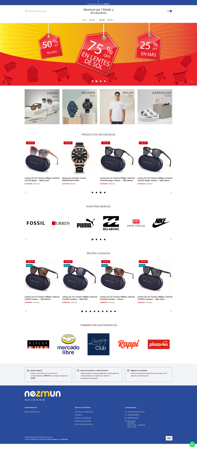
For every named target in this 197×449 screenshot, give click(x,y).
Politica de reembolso (83, 418)
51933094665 (132, 418)
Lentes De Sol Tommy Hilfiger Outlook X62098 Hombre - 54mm (117, 298)
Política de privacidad (83, 421)
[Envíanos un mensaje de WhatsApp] (192, 444)
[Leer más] (98, 54)
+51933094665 (133, 415)
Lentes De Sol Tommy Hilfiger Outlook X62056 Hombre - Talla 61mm (154, 298)
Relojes (102, 20)
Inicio (85, 20)
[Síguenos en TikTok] (43, 400)
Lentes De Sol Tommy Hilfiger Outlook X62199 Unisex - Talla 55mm (42, 298)
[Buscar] (27, 11)
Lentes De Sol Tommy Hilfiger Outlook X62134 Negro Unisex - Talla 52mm (117, 179)
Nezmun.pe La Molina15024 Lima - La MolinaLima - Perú (136, 424)
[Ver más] (36, 223)
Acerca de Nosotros (32, 412)
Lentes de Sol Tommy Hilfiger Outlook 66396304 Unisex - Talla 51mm (154, 179)
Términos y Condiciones (84, 412)
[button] (92, 81)
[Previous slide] (6, 81)
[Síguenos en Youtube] (40, 400)
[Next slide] (191, 81)
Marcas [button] (110, 20)
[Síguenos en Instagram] (34, 400)
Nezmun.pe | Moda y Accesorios (99, 11)
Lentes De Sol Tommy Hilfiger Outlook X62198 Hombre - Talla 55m (79, 298)
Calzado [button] (92, 20)
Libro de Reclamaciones (84, 424)
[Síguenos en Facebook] (37, 400)
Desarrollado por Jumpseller (57, 439)
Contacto (78, 415)
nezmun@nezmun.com (136, 412)
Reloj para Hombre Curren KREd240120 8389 (36, 179)
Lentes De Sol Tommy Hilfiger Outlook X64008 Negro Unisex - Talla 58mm (79, 179)
